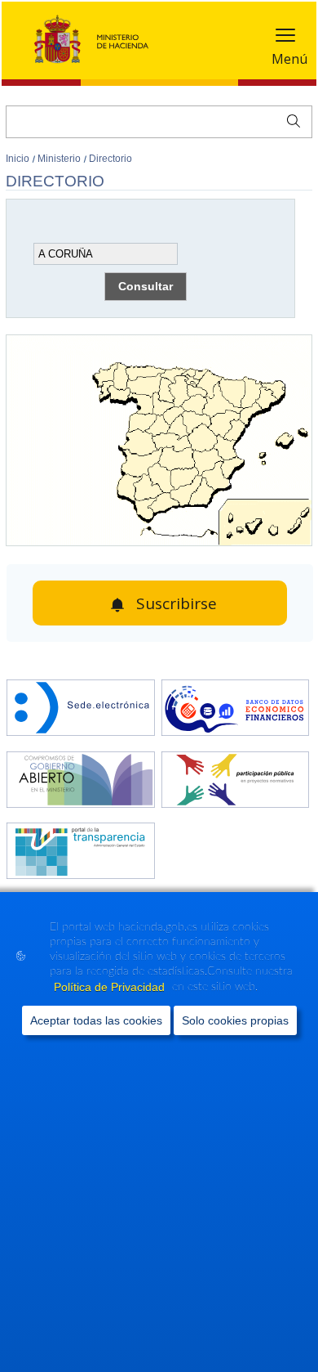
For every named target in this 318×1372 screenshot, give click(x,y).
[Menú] (285, 39)
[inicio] (235, 709)
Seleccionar (63, 210)
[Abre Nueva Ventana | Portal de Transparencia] (81, 852)
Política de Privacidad (111, 986)
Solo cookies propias (235, 1020)
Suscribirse (176, 603)
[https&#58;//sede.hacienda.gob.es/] (81, 709)
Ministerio (60, 158)
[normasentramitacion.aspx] (235, 781)
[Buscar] (290, 119)
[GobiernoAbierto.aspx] (81, 781)
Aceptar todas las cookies (96, 1020)
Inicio (19, 158)
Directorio (110, 158)
